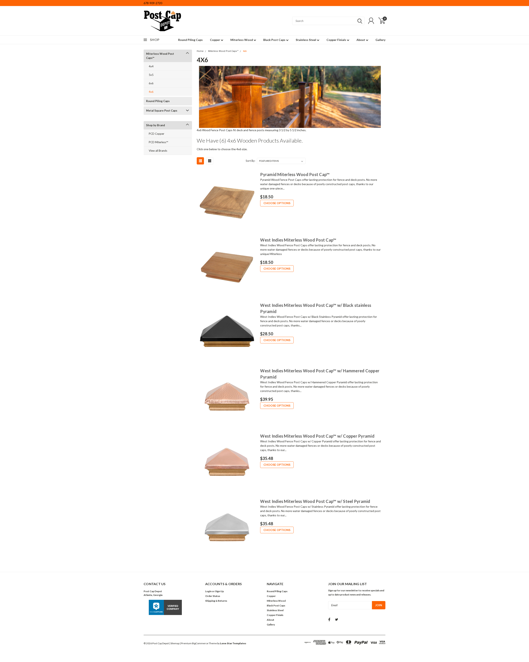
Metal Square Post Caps (161, 110)
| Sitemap (174, 643)
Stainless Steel (306, 40)
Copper (215, 40)
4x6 (151, 91)
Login (208, 591)
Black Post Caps (274, 40)
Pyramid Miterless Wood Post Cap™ (295, 174)
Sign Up (219, 591)
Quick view (227, 200)
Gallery (380, 40)
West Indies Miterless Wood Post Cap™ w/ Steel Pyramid (315, 501)
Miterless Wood (242, 40)
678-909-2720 (153, 3)
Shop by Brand (155, 125)
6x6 (151, 83)
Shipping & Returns (216, 600)
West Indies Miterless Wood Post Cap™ (298, 239)
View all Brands (158, 150)
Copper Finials (336, 40)
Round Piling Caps (190, 40)
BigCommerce (200, 643)
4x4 (151, 66)
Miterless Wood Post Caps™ (160, 56)
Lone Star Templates (233, 643)
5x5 (151, 74)
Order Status (212, 596)
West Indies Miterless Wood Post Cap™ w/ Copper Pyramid (317, 435)
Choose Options (276, 203)
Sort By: (250, 160)
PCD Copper (156, 133)
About (361, 40)
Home (200, 51)
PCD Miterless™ (158, 142)
